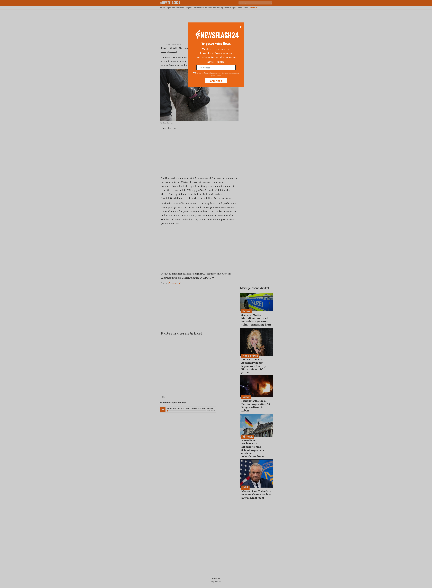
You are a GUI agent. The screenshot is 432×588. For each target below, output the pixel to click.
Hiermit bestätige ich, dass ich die (208, 73)
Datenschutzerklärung (230, 73)
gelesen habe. (216, 76)
